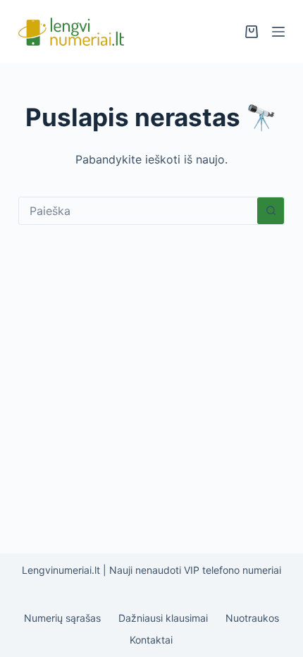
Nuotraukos (252, 618)
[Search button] (270, 210)
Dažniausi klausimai (163, 618)
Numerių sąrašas (62, 618)
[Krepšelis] (251, 31)
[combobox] (138, 211)
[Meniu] (278, 31)
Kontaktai (151, 640)
